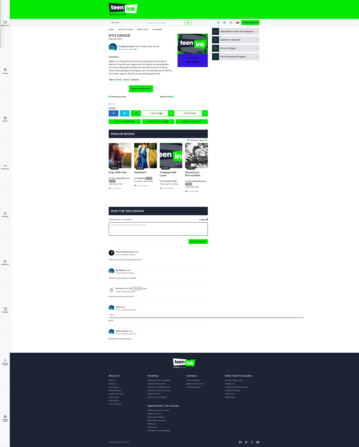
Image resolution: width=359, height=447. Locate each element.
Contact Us (113, 384)
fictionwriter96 (169, 181)
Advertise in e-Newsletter (157, 397)
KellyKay (141, 178)
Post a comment (123, 122)
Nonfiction (5, 169)
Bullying (135, 79)
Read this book (141, 89)
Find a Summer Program (233, 56)
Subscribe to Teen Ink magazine (159, 430)
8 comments (193, 191)
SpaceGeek (127, 46)
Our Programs (114, 387)
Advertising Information (156, 384)
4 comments (142, 185)
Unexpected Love (168, 174)
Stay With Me (117, 172)
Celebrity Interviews (116, 394)
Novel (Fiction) (125, 29)
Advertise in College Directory (158, 387)
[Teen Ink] (126, 9)
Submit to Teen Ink (230, 40)
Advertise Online (153, 394)
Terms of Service (115, 404)
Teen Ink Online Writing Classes (237, 387)
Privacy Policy (114, 400)
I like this (161, 113)
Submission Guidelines (156, 417)
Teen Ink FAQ (114, 397)
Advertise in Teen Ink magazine (159, 380)
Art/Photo (5, 264)
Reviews (5, 216)
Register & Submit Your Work (158, 410)
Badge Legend (230, 397)
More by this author (126, 49)
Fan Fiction (142, 29)
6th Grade (157, 29)
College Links (230, 384)
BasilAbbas (121, 270)
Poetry (5, 73)
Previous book (118, 96)
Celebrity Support (115, 390)
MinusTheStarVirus (125, 252)
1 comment (116, 188)
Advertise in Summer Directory (159, 390)
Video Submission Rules (156, 420)
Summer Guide (5, 364)
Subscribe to (236, 31)
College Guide (5, 420)
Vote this (194, 113)
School (126, 79)
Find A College (227, 48)
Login (202, 219)
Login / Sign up (250, 22)
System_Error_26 (123, 288)
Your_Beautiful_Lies (120, 178)
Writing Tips (151, 424)
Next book (165, 96)
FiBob (118, 307)
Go (188, 23)
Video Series (229, 394)
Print (112, 104)
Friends (118, 79)
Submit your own (191, 122)
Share (112, 108)
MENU (114, 22)
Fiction (5, 121)
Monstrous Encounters (192, 174)
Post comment (198, 241)
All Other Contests (193, 387)
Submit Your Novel (154, 414)
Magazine (5, 25)
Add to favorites (157, 122)
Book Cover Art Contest (195, 384)
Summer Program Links (234, 380)
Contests (5, 312)
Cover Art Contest (193, 380)
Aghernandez (122, 331)
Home (111, 29)
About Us (112, 380)
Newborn (140, 172)
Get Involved (152, 427)
